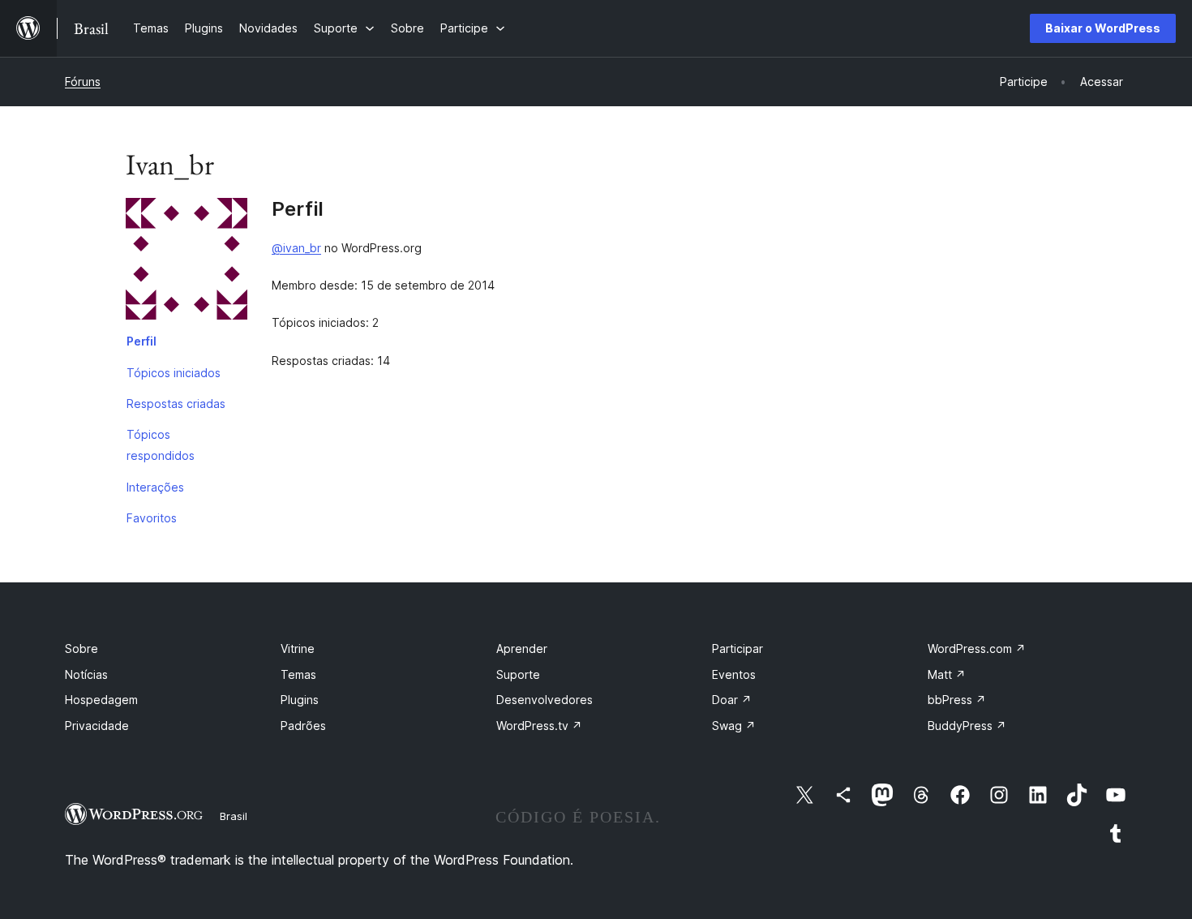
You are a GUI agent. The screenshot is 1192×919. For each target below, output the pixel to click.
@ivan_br (296, 248)
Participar (737, 648)
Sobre (81, 648)
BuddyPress (967, 725)
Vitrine (298, 648)
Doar (732, 699)
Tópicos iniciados (173, 373)
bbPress (957, 699)
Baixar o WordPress (1102, 28)
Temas (298, 674)
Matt (947, 674)
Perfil (141, 341)
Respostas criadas (175, 403)
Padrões (303, 725)
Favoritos (151, 518)
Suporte (518, 674)
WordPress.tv (539, 725)
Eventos (734, 674)
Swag (734, 725)
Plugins (300, 699)
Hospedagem (101, 699)
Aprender (521, 648)
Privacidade (97, 725)
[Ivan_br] (186, 262)
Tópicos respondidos (160, 444)
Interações (155, 487)
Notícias (86, 674)
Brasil (233, 815)
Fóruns (83, 81)
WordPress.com (977, 648)
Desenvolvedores (544, 699)
